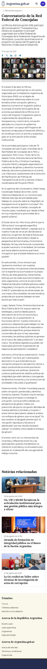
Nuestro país (7, 624)
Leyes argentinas (9, 628)
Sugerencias (7, 655)
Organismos (7, 631)
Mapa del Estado (9, 635)
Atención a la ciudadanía (12, 611)
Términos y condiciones (11, 651)
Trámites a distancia (10, 608)
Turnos (5, 604)
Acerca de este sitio (10, 648)
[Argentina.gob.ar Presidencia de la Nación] (16, 3)
